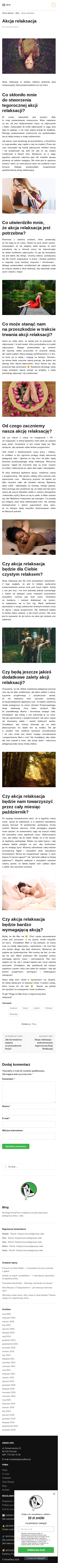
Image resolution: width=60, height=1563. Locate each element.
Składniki (6, 1478)
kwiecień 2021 (8, 1374)
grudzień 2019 (8, 1418)
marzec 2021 (8, 1377)
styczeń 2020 (8, 1415)
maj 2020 (6, 1400)
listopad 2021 (8, 1359)
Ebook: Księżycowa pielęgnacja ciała (27, 1234)
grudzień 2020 (8, 1385)
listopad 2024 (8, 1332)
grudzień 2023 (8, 1340)
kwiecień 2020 (8, 1403)
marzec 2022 (8, 1351)
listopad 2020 (8, 1389)
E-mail (6, 1118)
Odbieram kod (36, 1550)
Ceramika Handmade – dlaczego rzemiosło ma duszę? (27, 1283)
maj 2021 (6, 1370)
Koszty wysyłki (9, 1509)
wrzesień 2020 (9, 1392)
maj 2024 (6, 1336)
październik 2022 (10, 1344)
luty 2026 (6, 1325)
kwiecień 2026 (8, 1318)
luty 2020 (6, 1411)
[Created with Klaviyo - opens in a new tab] (36, 1558)
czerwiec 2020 (8, 1396)
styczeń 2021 (8, 1381)
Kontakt (5, 1490)
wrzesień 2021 (9, 1362)
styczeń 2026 (8, 1329)
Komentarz (8, 1079)
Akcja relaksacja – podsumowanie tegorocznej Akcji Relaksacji (44, 1044)
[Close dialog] (54, 1493)
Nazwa (6, 1106)
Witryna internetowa (12, 1130)
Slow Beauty (8, 1482)
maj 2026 (6, 1314)
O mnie (5, 1474)
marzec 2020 (8, 1407)
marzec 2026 (8, 1321)
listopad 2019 (8, 1422)
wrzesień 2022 (9, 1347)
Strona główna (8, 13)
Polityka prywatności (12, 1505)
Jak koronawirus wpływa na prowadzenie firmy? (13, 1044)
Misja (4, 1470)
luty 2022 (6, 1355)
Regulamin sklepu (10, 1501)
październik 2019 (10, 1426)
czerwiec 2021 (8, 1366)
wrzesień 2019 (9, 1430)
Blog (17, 13)
